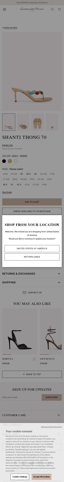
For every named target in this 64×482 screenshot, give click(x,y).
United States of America (32, 248)
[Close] (57, 224)
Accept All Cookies (41, 477)
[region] (32, 452)
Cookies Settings (20, 477)
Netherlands (32, 257)
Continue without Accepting (51, 427)
